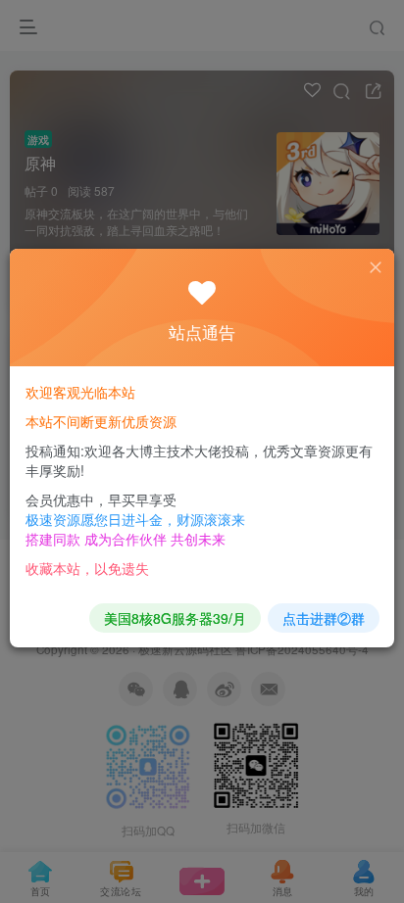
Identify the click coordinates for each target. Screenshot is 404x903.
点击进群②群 (323, 618)
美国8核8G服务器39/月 (175, 618)
